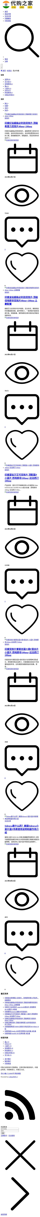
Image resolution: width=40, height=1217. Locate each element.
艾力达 (8, 1055)
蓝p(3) (7, 86)
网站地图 (17, 1073)
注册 (6, 61)
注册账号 (4, 1135)
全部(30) (7, 79)
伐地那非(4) (9, 84)
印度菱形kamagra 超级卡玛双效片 (16, 1011)
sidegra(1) (8, 90)
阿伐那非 (9, 1050)
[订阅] (20, 1125)
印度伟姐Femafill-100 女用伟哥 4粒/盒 (17, 1033)
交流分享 (8, 16)
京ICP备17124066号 (7, 1073)
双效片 (7, 118)
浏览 (6, 108)
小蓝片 (8, 1046)
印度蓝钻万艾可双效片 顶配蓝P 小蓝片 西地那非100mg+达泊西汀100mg (22, 478)
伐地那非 (9, 1048)
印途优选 (15, 140)
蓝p (7, 1042)
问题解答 (8, 18)
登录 (6, 59)
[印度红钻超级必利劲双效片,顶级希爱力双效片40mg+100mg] (22, 116)
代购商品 (8, 1063)
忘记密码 (12, 1135)
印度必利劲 (10, 1053)
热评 (6, 110)
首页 (6, 11)
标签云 (9, 70)
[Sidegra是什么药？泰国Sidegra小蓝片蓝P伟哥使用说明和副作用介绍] (22, 819)
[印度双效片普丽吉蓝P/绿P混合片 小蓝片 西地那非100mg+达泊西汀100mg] (22, 642)
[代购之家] (18, 8)
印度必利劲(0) (9, 95)
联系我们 (8, 1061)
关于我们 (8, 1059)
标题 (6, 106)
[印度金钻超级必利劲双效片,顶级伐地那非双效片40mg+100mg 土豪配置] (22, 290)
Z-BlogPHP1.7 (13, 1077)
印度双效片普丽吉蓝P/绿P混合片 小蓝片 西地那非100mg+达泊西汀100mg (22, 652)
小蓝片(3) (8, 88)
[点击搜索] (22, 57)
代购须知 (8, 21)
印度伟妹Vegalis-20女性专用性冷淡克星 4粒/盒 (20, 1031)
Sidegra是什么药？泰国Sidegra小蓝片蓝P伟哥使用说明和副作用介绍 (22, 829)
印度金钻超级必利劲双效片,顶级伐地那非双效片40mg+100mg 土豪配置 (21, 300)
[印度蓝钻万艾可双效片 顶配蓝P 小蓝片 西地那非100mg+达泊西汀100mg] (22, 467)
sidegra (8, 1044)
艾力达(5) (8, 81)
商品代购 (8, 14)
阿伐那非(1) (9, 92)
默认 (6, 103)
